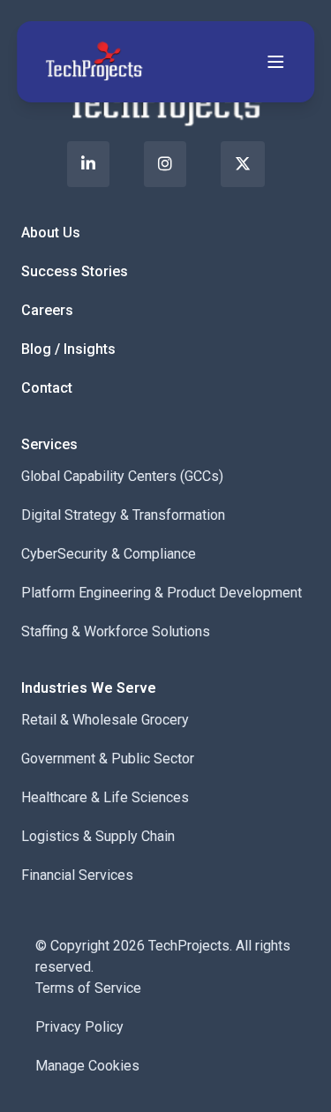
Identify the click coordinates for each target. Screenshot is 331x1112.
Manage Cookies (87, 1065)
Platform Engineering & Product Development (161, 592)
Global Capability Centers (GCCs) (122, 476)
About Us (50, 232)
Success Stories (74, 271)
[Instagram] (165, 164)
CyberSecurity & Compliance (108, 553)
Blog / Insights (68, 349)
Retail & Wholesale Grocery (105, 719)
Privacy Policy (79, 1026)
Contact (46, 387)
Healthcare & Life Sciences (105, 797)
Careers (47, 310)
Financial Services (77, 875)
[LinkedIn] (88, 164)
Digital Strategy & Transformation (123, 515)
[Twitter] (243, 164)
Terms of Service (88, 988)
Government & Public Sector (107, 758)
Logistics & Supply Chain (98, 836)
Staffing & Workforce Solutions (115, 631)
